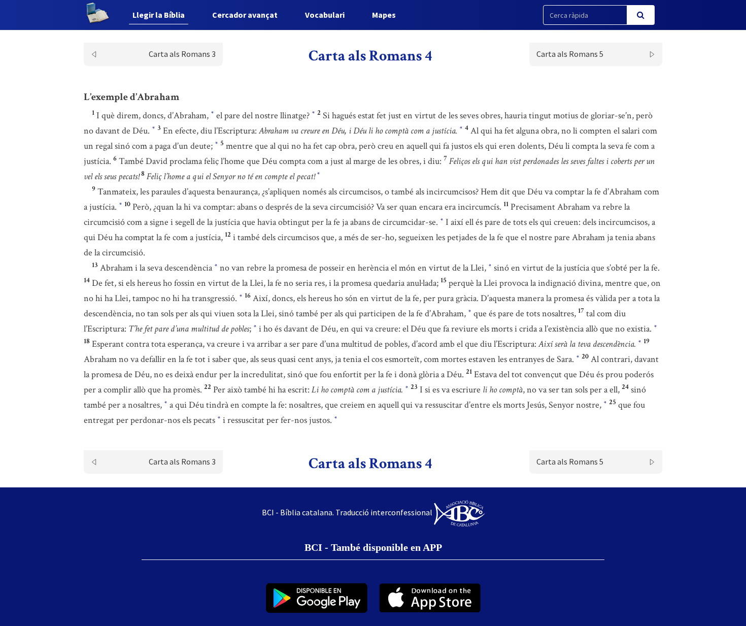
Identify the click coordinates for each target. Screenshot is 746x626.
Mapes (384, 15)
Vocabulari (325, 15)
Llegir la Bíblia (158, 15)
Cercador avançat (245, 15)
